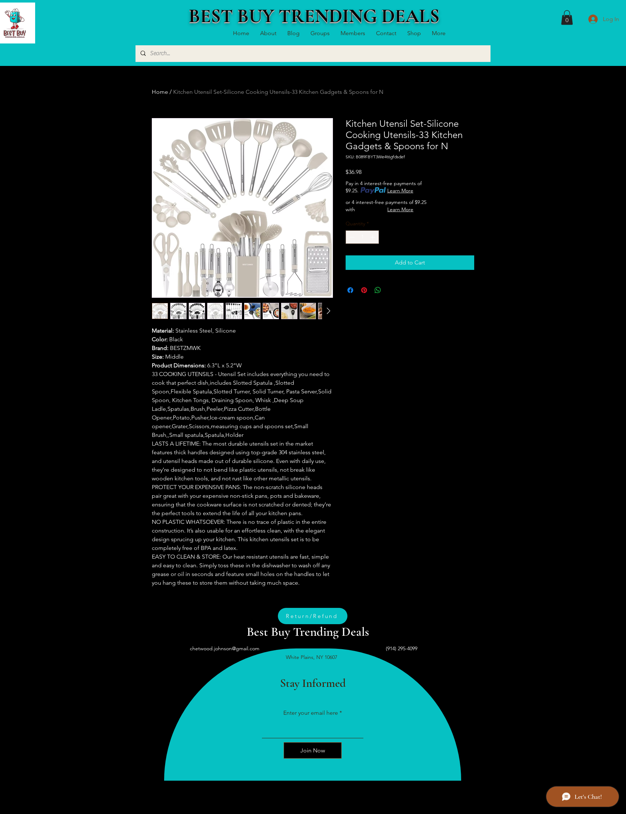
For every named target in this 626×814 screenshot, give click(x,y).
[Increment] (373, 237)
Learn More (400, 190)
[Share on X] (391, 290)
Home (160, 91)
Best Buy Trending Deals (308, 631)
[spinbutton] (362, 237)
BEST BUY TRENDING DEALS (314, 16)
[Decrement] (351, 237)
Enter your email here (310, 713)
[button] (567, 17)
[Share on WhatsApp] (377, 290)
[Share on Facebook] (350, 290)
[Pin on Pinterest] (364, 290)
